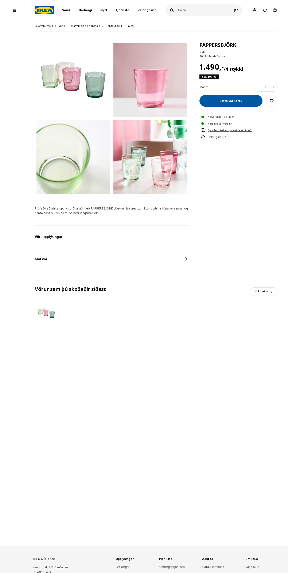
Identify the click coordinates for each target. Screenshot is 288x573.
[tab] (112, 237)
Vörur (62, 26)
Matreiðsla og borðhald (85, 26)
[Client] (254, 10)
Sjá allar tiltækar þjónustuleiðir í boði (230, 130)
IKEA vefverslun (44, 26)
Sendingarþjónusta (172, 567)
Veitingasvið (147, 10)
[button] (67, 10)
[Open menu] (14, 10)
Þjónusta (122, 10)
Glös (131, 26)
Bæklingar (122, 567)
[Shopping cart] (275, 10)
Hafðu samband (213, 567)
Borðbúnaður (114, 26)
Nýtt (103, 10)
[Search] (172, 10)
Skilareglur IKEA (217, 137)
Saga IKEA (252, 567)
